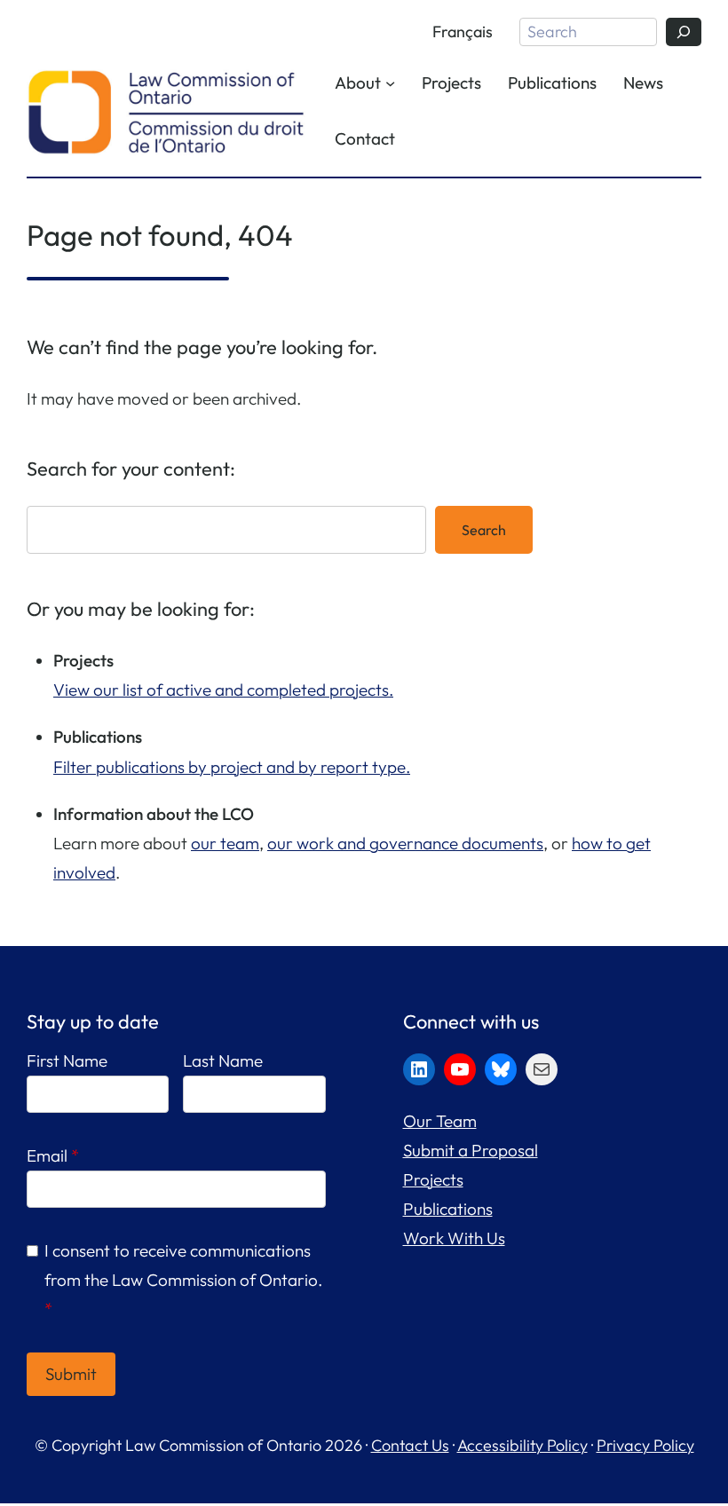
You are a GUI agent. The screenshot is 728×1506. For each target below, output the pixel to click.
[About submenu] (390, 83)
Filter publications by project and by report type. (231, 766)
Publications (448, 1208)
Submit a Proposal (470, 1150)
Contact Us (410, 1445)
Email (53, 1155)
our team (225, 843)
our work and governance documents (405, 843)
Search (484, 530)
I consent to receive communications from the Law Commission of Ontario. (183, 1280)
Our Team (440, 1120)
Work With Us (454, 1238)
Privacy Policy (645, 1445)
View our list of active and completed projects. (223, 689)
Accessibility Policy (522, 1445)
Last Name (223, 1060)
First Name (67, 1060)
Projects (433, 1179)
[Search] (683, 32)
